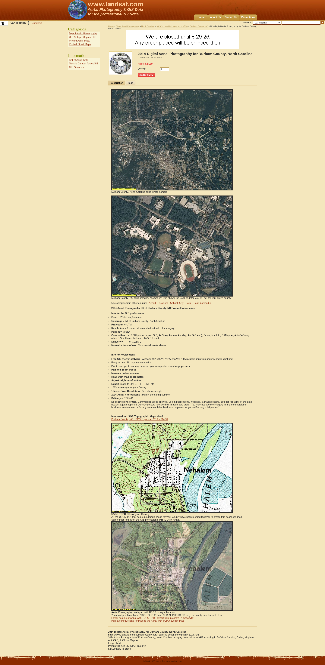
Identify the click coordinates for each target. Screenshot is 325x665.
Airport (153, 303)
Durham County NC (199, 26)
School (174, 303)
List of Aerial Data (78, 60)
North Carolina (147, 26)
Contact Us (231, 17)
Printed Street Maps (80, 44)
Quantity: (142, 69)
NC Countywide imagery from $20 (172, 26)
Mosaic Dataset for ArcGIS (83, 63)
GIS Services (76, 67)
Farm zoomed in (202, 303)
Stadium (163, 303)
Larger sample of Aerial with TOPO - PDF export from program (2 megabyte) (152, 618)
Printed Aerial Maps (79, 40)
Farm (188, 303)
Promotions (248, 17)
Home (201, 17)
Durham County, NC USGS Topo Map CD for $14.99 (139, 419)
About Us (215, 17)
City (181, 303)
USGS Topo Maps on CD (82, 37)
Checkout (37, 23)
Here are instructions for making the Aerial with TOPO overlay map (147, 620)
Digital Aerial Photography (127, 26)
